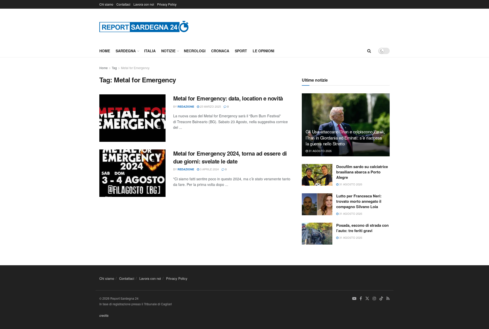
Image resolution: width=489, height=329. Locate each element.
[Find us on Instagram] (374, 298)
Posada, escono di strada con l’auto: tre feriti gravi (362, 227)
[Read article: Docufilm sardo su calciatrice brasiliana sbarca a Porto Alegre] (317, 175)
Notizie (168, 50)
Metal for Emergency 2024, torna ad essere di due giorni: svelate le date (230, 157)
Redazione (186, 106)
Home (104, 50)
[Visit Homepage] (143, 26)
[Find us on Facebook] (361, 298)
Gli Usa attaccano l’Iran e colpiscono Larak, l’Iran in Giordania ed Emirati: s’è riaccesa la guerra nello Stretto (345, 137)
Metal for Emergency (135, 68)
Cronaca (220, 50)
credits (103, 315)
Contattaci (123, 4)
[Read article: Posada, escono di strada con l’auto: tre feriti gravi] (317, 234)
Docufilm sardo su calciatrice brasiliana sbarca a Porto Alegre (362, 172)
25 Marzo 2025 (210, 106)
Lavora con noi (143, 4)
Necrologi (195, 50)
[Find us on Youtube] (354, 298)
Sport (241, 50)
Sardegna (126, 50)
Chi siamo (106, 4)
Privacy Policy (166, 4)
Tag (114, 68)
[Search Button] (369, 50)
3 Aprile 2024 (209, 169)
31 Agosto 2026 (320, 151)
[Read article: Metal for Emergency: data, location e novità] (132, 118)
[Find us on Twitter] (367, 298)
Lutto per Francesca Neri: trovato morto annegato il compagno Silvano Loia (359, 201)
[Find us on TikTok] (381, 298)
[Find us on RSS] (388, 298)
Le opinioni (263, 50)
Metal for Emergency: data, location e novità (228, 98)
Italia (150, 50)
